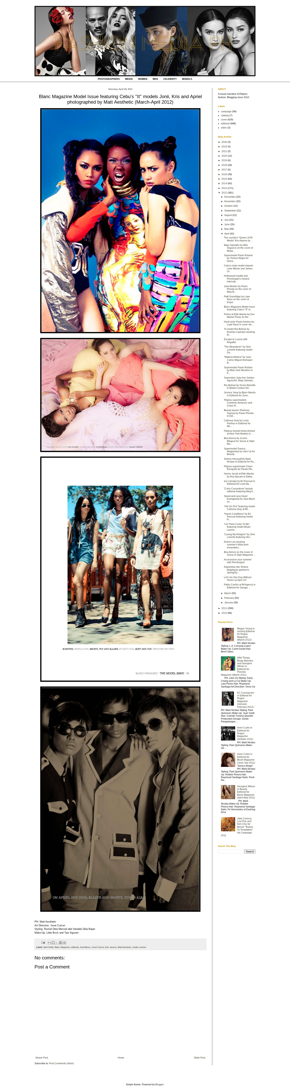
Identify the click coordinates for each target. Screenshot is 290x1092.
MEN (155, 79)
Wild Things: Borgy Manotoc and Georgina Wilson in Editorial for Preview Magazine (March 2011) (237, 666)
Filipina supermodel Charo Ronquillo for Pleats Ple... (239, 468)
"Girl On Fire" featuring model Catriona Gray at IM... (239, 508)
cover (224, 119)
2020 (225, 155)
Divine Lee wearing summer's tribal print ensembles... (236, 544)
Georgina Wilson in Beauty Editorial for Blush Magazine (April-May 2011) (246, 792)
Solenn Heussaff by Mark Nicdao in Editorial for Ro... (239, 460)
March (228, 593)
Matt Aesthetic (124, 947)
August (228, 215)
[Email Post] (43, 942)
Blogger (159, 1084)
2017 (225, 169)
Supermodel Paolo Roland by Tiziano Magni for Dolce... (238, 258)
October (228, 206)
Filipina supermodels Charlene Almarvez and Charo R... (238, 403)
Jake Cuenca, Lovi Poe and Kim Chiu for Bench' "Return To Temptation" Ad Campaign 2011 (237, 827)
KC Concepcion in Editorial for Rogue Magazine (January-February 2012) (245, 699)
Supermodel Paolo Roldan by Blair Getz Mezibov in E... (238, 370)
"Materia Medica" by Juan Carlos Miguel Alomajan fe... (238, 360)
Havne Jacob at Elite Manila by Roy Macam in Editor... (239, 475)
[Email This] (49, 943)
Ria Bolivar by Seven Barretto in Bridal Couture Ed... (239, 386)
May (226, 229)
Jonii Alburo (85, 947)
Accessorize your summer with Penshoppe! (238, 561)
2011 (225, 608)
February (229, 598)
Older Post (199, 1057)
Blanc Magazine (62, 947)
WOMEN (142, 79)
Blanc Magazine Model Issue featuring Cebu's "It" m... (239, 308)
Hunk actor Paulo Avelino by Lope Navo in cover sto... (239, 323)
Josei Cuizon (98, 947)
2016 (225, 174)
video (224, 127)
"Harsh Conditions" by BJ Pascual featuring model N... (238, 517)
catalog (225, 115)
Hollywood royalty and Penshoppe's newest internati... (236, 278)
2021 (225, 151)
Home (121, 1057)
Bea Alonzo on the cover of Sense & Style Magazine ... (239, 553)
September (230, 210)
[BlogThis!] (53, 943)
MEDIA (129, 79)
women (142, 947)
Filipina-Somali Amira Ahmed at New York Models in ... (239, 432)
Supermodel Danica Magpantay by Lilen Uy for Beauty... (239, 451)
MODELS (187, 79)
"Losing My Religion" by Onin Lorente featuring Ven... (239, 536)
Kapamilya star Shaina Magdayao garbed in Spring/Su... (236, 570)
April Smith (48, 947)
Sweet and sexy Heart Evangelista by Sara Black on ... (239, 499)
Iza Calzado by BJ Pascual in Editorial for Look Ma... (239, 482)
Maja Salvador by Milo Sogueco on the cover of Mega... (238, 248)
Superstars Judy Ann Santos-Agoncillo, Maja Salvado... (239, 379)
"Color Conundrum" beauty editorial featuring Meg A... (239, 490)
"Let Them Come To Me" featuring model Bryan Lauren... (237, 527)
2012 (225, 192)
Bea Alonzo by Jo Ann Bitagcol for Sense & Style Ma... (239, 441)
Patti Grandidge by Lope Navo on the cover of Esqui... (237, 299)
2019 (225, 160)
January (229, 602)
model (135, 947)
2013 (225, 188)
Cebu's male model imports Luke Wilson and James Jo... (238, 268)
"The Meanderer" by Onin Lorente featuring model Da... (238, 349)
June (227, 224)
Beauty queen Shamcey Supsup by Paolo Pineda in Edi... (239, 413)
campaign (226, 111)
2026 (225, 142)
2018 (225, 165)
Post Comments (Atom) (61, 1063)
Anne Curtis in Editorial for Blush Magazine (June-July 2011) (246, 758)
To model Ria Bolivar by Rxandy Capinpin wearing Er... (239, 332)
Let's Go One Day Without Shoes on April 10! (237, 578)
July (226, 220)
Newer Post (42, 1057)
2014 (225, 183)
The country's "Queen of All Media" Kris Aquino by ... (238, 239)
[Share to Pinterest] (64, 943)
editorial (74, 947)
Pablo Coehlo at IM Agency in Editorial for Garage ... (239, 586)
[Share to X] (57, 943)
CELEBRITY (170, 79)
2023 (225, 146)
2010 (225, 613)
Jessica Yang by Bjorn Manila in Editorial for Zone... (239, 394)
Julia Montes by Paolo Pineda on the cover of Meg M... (237, 289)
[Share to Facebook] (61, 943)
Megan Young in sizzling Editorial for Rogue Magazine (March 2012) (246, 634)
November (230, 201)
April (227, 233)
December (230, 196)
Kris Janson (111, 947)
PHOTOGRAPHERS (109, 79)
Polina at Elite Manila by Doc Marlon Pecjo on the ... (239, 315)
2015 (225, 179)
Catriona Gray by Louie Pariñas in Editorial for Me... (237, 423)
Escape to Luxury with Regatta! (235, 340)
